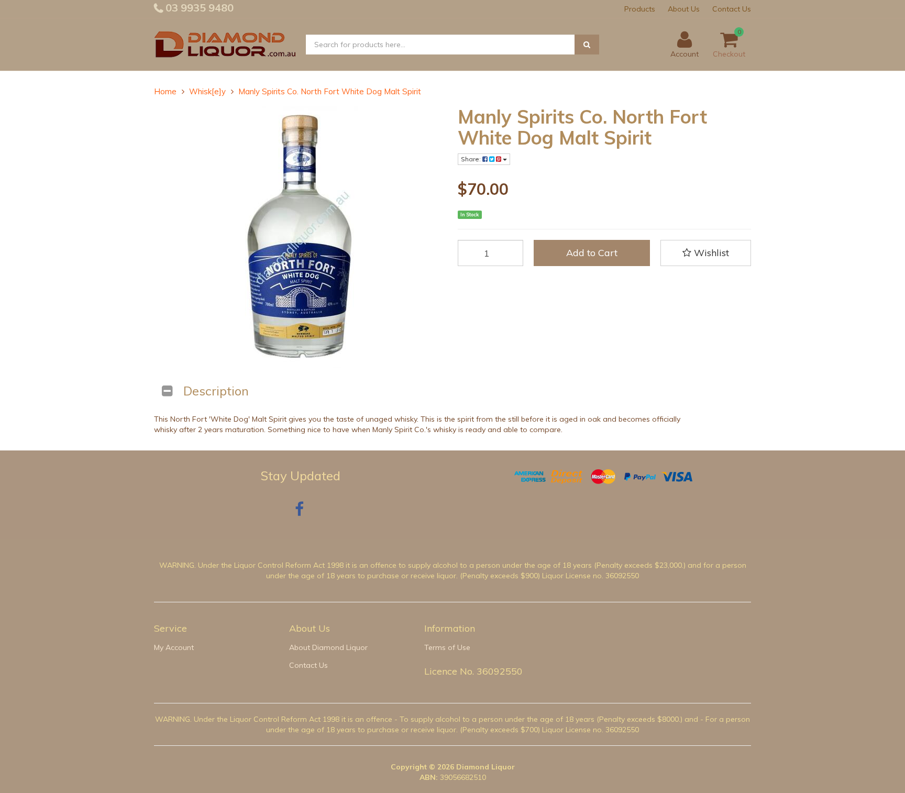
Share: (471, 159)
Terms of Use (447, 647)
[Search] (587, 44)
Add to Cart (591, 253)
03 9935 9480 (198, 7)
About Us (684, 9)
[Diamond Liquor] (224, 44)
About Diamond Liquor (328, 647)
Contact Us (731, 9)
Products (639, 9)
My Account (174, 647)
